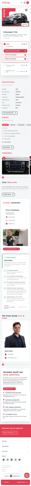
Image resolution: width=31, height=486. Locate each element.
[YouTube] (19, 459)
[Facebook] (3, 459)
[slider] (3, 177)
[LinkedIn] (11, 459)
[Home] (6, 2)
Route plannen (11, 217)
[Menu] (27, 2)
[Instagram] (7, 459)
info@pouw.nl (11, 223)
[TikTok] (15, 459)
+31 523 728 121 (11, 220)
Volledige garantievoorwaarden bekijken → (9, 307)
